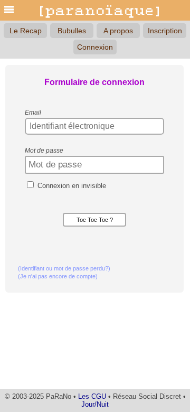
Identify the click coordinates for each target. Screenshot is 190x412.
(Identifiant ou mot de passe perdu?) (64, 268)
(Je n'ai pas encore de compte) (58, 276)
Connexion (95, 47)
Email (33, 112)
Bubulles (72, 30)
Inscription (165, 30)
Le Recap (26, 30)
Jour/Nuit (95, 404)
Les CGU (92, 396)
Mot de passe (44, 150)
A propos (118, 30)
